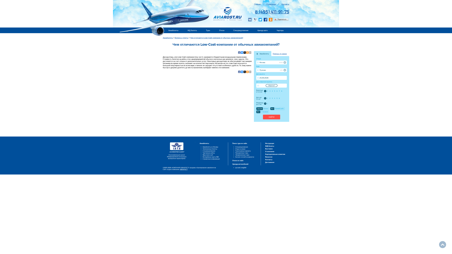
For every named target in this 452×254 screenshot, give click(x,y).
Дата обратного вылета (264, 82)
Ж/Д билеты (269, 146)
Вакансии (268, 157)
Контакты (285, 4)
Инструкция (269, 143)
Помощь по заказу (280, 54)
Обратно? (271, 85)
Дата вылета (260, 74)
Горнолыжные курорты (243, 151)
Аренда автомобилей (240, 164)
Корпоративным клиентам (275, 154)
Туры (208, 30)
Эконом (259, 108)
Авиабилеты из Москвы (210, 147)
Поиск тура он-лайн (239, 143)
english (243, 167)
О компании (271, 4)
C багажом (264, 112)
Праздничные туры (241, 153)
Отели (221, 30)
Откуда (258, 59)
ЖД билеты (192, 30)
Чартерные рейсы (209, 153)
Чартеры (280, 30)
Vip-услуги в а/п (208, 155)
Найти (271, 117)
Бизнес (266, 108)
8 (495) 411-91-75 (272, 11)
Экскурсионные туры (242, 155)
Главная (257, 4)
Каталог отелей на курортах (244, 157)
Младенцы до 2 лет (259, 103)
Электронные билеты (210, 149)
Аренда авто (262, 30)
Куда (257, 66)
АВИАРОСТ (184, 169)
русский (237, 167)
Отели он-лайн (237, 160)
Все (272, 108)
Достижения (269, 162)
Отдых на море (240, 149)
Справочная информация (211, 159)
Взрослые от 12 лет (259, 91)
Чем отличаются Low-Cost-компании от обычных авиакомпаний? (216, 38)
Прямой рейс (279, 108)
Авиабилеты (173, 30)
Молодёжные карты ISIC (211, 157)
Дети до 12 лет (259, 98)
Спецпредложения (240, 30)
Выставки (269, 149)
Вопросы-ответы (181, 38)
